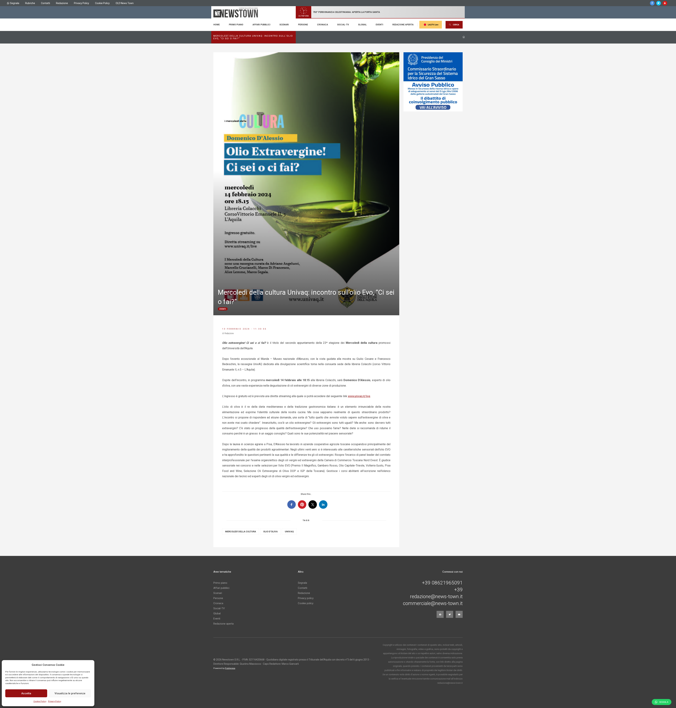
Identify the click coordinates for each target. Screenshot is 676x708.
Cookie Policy (39, 701)
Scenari (284, 24)
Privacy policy (306, 598)
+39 (458, 590)
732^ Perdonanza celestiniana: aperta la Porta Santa (346, 12)
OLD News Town (125, 3)
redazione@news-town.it (436, 596)
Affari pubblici (261, 24)
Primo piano (236, 24)
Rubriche (30, 3)
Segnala (14, 3)
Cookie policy (305, 603)
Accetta (26, 693)
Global (362, 24)
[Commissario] (433, 81)
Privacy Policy (54, 701)
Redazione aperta (403, 24)
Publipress (230, 668)
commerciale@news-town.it (433, 603)
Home (216, 24)
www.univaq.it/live (359, 396)
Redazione (62, 3)
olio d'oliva (270, 531)
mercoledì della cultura (240, 531)
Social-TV (343, 24)
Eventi (379, 24)
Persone (303, 24)
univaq (289, 531)
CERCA (456, 25)
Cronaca (322, 24)
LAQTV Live (433, 25)
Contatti (45, 3)
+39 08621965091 (442, 583)
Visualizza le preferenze (70, 693)
